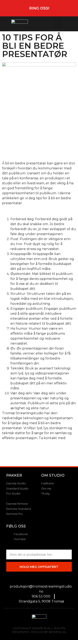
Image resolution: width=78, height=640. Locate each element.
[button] (58, 23)
